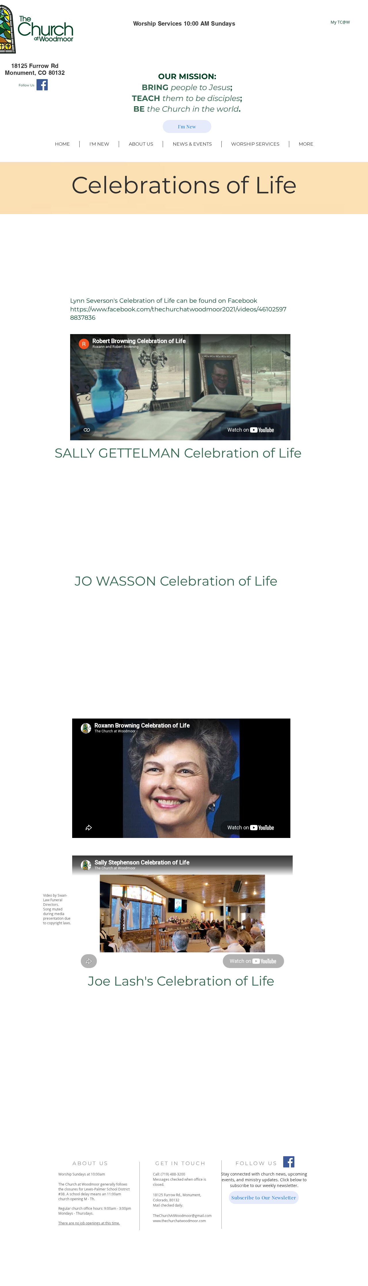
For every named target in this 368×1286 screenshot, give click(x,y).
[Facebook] (42, 84)
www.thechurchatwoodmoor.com (179, 1220)
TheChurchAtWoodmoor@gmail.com (182, 1215)
